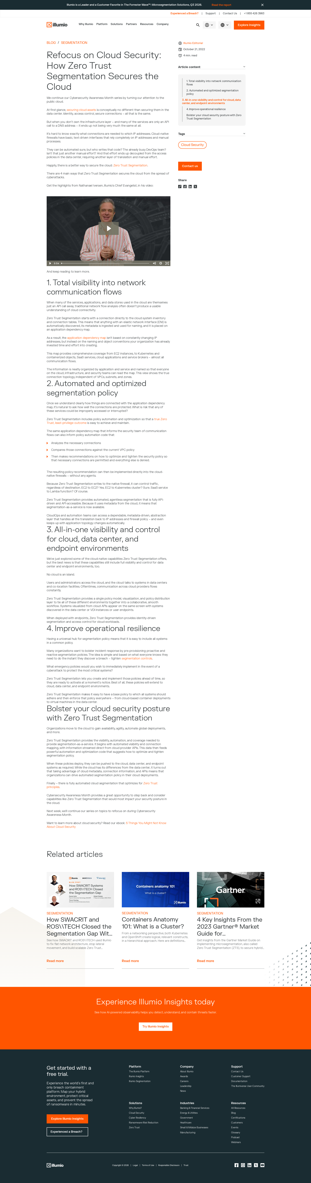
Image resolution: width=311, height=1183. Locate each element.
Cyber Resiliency (137, 1117)
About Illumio (186, 1071)
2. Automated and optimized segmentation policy (212, 92)
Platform (101, 24)
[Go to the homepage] (57, 25)
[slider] (105, 263)
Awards (184, 1076)
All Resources (238, 1108)
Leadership (185, 1086)
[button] (198, 25)
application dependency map (86, 338)
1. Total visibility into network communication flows (213, 83)
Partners (131, 24)
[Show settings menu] (160, 263)
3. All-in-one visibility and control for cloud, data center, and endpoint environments (211, 101)
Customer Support (240, 1076)
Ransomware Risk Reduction (143, 1122)
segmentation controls (137, 658)
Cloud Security (136, 1113)
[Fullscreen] (167, 263)
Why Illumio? (135, 1108)
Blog (51, 43)
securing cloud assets (81, 110)
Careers (184, 1081)
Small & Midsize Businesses (194, 1127)
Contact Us (230, 13)
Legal (135, 1165)
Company (163, 24)
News (183, 1091)
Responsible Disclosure (168, 1165)
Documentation (239, 1081)
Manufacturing (187, 1132)
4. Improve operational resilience (206, 109)
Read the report (221, 5)
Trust (186, 1165)
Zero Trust (134, 1127)
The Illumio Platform (139, 1071)
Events (234, 1127)
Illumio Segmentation (139, 1081)
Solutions (117, 24)
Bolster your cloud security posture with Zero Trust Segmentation (214, 117)
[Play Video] (50, 263)
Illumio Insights (136, 1076)
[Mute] (154, 263)
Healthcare (186, 1122)
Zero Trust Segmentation (130, 165)
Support (211, 13)
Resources (146, 24)
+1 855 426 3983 (254, 13)
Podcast (235, 1137)
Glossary (235, 1132)
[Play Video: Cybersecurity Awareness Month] (108, 228)
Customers (237, 1122)
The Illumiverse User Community (247, 1086)
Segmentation (74, 43)
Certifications (238, 1117)
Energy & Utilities (189, 1113)
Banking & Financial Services (194, 1108)
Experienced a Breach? (184, 13)
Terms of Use (148, 1165)
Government (186, 1117)
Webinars (236, 1142)
